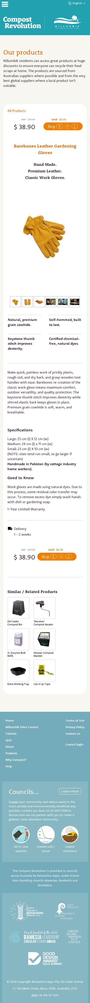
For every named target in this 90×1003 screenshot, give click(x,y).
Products (11, 753)
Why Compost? (15, 760)
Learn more (70, 791)
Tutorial (10, 734)
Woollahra (45, 885)
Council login (74, 744)
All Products (16, 110)
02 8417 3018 (59, 811)
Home (9, 720)
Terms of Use (75, 720)
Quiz (8, 740)
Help (8, 766)
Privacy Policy (75, 727)
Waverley (51, 880)
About (9, 747)
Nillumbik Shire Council (21, 727)
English (78, 3)
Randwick (65, 880)
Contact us (73, 734)
